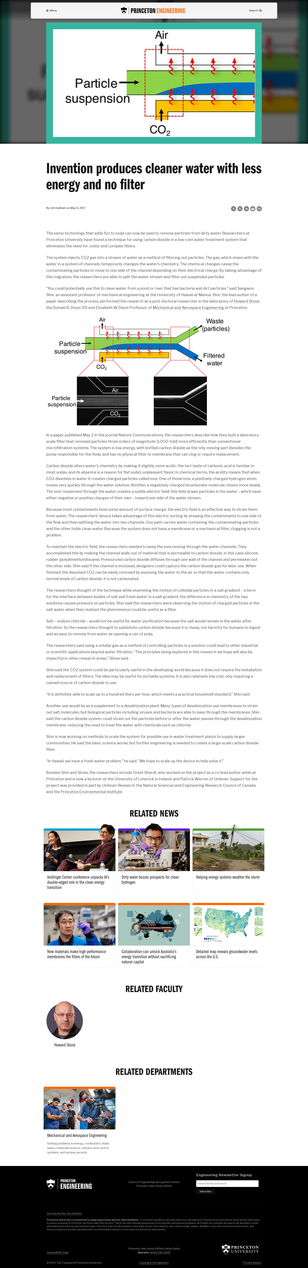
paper (58, 435)
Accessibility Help (57, 1252)
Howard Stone (246, 301)
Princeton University (240, 1249)
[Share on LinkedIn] (246, 208)
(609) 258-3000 (160, 1252)
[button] (51, 10)
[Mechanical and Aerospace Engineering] (80, 1119)
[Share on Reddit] (252, 208)
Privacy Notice (252, 1262)
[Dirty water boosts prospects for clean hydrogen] (154, 858)
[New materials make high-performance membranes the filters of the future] (80, 932)
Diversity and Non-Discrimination (64, 1213)
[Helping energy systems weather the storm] (228, 858)
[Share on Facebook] (233, 208)
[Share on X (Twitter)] (240, 208)
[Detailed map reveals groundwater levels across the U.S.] (228, 932)
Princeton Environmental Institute (91, 791)
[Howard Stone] (65, 1024)
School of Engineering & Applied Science (69, 1184)
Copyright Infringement (154, 1262)
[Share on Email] (259, 208)
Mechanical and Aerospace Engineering (188, 307)
